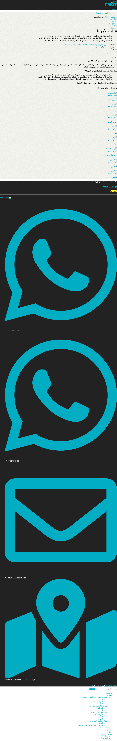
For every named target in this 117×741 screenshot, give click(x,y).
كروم (114, 177)
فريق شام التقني (99, 685)
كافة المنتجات (102, 727)
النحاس (114, 21)
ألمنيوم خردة (111, 99)
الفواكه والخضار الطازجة (98, 706)
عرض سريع (112, 95)
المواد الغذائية (98, 715)
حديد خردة (112, 122)
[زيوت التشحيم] (111, 148)
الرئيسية (114, 17)
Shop (107, 17)
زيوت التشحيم (110, 155)
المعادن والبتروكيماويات (73, 44)
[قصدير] (113, 160)
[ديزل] (114, 126)
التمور (101, 699)
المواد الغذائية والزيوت (99, 712)
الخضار (100, 710)
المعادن (100, 723)
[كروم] (114, 171)
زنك (115, 144)
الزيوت (100, 719)
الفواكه (100, 708)
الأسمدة (114, 28)
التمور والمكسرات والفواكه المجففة (94, 697)
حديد (115, 110)
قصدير (114, 166)
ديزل (115, 133)
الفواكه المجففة (97, 702)
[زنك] (114, 137)
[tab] (109, 53)
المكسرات (99, 704)
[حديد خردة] (112, 115)
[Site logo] (110, 7)
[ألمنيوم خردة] (111, 93)
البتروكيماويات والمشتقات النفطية (96, 44)
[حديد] (114, 104)
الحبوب (100, 717)
